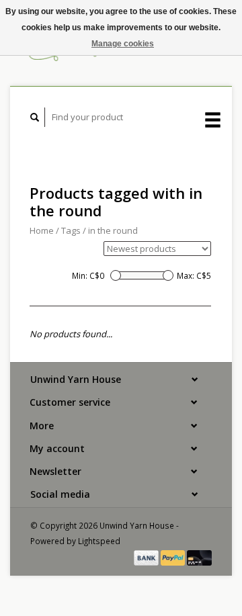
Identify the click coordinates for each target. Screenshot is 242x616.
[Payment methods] (147, 557)
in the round (113, 230)
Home (42, 230)
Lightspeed (99, 540)
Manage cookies (122, 43)
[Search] (35, 117)
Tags (71, 230)
